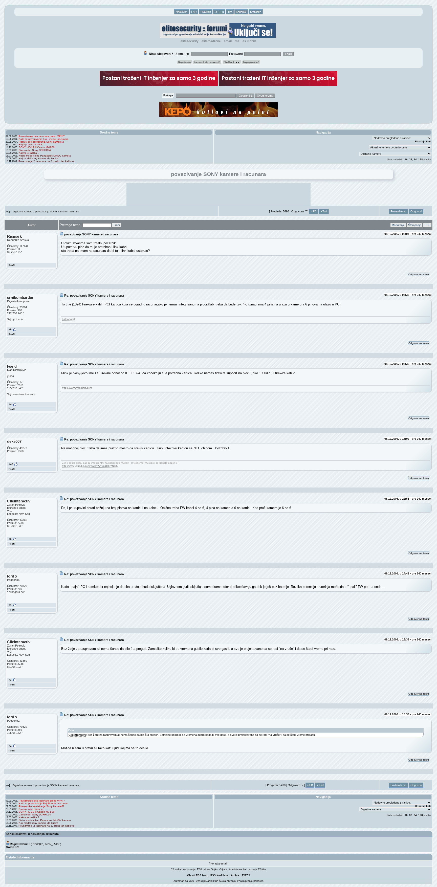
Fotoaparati (68, 319)
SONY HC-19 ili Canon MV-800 (37, 147)
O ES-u (219, 11)
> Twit (323, 211)
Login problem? (251, 62)
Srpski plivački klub (206, 880)
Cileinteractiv (77, 734)
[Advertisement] (218, 194)
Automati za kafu (183, 880)
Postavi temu (398, 211)
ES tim (262, 869)
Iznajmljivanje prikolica (250, 880)
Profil (12, 265)
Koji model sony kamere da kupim (38, 158)
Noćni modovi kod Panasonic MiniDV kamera (45, 155)
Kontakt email (218, 863)
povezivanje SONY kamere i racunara (57, 211)
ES (248, 875)
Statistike (255, 11)
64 (415, 159)
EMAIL (228, 41)
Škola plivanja (227, 880)
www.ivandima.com (24, 394)
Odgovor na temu (418, 274)
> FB (313, 211)
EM (244, 875)
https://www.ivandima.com (77, 387)
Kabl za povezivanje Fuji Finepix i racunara (44, 139)
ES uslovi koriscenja (183, 869)
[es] (8, 211)
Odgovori (416, 211)
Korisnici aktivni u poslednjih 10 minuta (32, 833)
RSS (237, 41)
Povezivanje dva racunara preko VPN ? (42, 136)
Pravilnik (206, 11)
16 (406, 159)
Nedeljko (38, 844)
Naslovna (181, 11)
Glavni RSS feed (197, 875)
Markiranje (398, 225)
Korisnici (241, 11)
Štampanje (414, 225)
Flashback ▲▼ (232, 62)
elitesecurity (190, 41)
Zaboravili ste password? (207, 62)
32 (410, 159)
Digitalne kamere (22, 211)
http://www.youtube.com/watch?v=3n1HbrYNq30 (90, 465)
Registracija (184, 62)
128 (420, 159)
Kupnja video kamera (31, 144)
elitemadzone (211, 41)
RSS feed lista (219, 875)
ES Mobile (249, 41)
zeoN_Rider (52, 844)
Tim (230, 11)
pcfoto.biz (19, 319)
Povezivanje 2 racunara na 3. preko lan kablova (46, 161)
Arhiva (235, 875)
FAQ (194, 11)
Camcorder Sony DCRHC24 (35, 150)
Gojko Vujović (219, 869)
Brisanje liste (423, 141)
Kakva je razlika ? (29, 152)
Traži (116, 225)
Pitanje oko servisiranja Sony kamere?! (41, 141)
